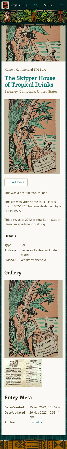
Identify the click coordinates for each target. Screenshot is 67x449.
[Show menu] (62, 5)
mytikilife (35, 422)
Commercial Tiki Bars (31, 70)
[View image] (32, 136)
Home (8, 70)
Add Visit (18, 182)
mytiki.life (19, 5)
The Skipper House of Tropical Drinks (29, 81)
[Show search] (36, 5)
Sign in (49, 5)
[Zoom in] (33, 319)
